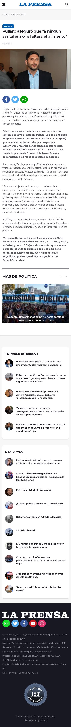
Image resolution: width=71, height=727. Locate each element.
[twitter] (15, 99)
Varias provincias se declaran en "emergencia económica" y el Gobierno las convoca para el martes (40, 411)
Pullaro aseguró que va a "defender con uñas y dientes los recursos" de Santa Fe (38, 363)
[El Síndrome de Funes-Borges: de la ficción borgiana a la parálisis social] (9, 546)
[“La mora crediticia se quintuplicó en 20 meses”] (9, 589)
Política (14, 14)
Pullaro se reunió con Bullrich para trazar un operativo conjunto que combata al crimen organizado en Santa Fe (41, 378)
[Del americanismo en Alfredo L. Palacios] (9, 519)
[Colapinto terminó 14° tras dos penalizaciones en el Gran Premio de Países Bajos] (9, 559)
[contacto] (6, 623)
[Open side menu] (3, 4)
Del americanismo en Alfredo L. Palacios (38, 516)
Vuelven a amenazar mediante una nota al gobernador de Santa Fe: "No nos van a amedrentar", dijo (40, 428)
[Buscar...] (67, 4)
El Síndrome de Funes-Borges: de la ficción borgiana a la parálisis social (40, 545)
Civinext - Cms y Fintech (35, 720)
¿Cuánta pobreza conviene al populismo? (39, 503)
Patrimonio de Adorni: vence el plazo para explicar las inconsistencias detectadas (39, 462)
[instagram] (42, 623)
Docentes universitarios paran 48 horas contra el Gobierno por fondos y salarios (35, 318)
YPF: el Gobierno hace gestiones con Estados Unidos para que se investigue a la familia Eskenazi (40, 476)
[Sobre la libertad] (9, 532)
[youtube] (33, 623)
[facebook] (6, 99)
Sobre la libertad (25, 530)
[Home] (35, 615)
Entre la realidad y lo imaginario (34, 490)
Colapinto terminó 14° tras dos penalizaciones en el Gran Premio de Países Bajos (40, 560)
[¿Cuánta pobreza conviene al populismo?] (9, 505)
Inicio (5, 14)
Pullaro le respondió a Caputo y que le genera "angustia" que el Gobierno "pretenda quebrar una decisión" (37, 394)
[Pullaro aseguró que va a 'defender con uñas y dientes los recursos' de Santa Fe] (9, 363)
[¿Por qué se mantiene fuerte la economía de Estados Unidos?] (9, 575)
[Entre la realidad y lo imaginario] (9, 492)
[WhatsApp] (24, 99)
